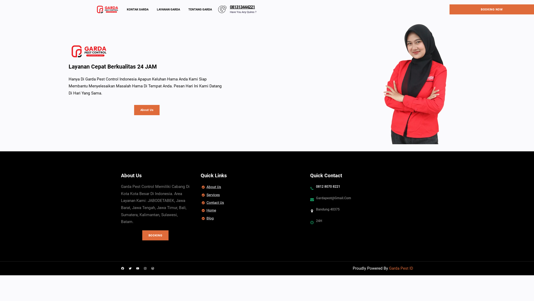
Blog (210, 218)
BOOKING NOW (492, 9)
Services (213, 195)
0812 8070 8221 (328, 187)
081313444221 (242, 6)
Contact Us (215, 202)
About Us (147, 110)
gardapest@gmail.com (333, 198)
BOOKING (155, 235)
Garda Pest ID (401, 268)
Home (211, 210)
